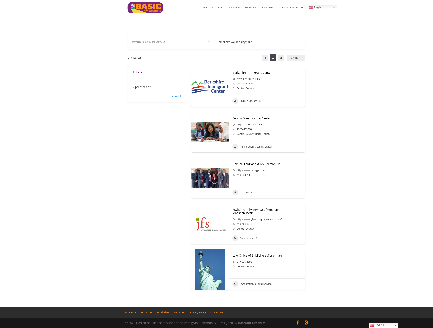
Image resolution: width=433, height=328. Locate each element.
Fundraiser (251, 7)
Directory (207, 7)
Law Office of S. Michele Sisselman (257, 255)
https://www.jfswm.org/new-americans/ (259, 219)
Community (246, 238)
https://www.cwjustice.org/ (252, 124)
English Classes (248, 101)
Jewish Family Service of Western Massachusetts (255, 211)
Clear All (177, 96)
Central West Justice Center (251, 118)
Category (138, 42)
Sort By (294, 57)
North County (262, 133)
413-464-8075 (244, 223)
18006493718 (244, 129)
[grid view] (264, 57)
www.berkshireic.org (248, 78)
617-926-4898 (244, 261)
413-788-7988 (244, 174)
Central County (245, 88)
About (220, 7)
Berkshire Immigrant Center (252, 73)
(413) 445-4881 (245, 83)
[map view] (281, 57)
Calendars (235, 7)
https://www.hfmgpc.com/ (251, 170)
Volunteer (179, 312)
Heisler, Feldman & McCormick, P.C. (257, 164)
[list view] (273, 57)
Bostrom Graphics (251, 323)
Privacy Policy (198, 312)
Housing (244, 192)
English (318, 7)
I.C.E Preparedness (289, 7)
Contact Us (216, 312)
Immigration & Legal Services (256, 146)
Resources (268, 7)
